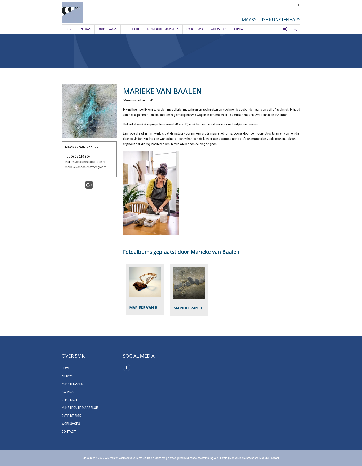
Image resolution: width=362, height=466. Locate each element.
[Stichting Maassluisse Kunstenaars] (72, 12)
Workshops (218, 29)
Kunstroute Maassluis (163, 29)
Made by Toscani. (269, 458)
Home (69, 29)
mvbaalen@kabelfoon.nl (88, 162)
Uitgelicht (131, 29)
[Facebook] (126, 367)
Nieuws (86, 29)
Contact (240, 29)
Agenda (68, 392)
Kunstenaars (107, 29)
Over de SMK (194, 29)
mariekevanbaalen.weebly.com (85, 167)
